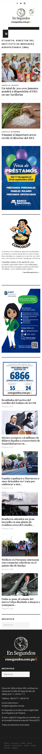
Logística (14, 748)
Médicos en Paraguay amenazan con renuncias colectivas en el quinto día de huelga (20, 562)
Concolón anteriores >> (31, 272)
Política (6, 743)
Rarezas (7, 748)
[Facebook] (17, 3)
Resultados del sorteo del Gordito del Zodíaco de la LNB (19, 401)
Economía (15, 132)
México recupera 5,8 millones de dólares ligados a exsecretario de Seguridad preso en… (21, 440)
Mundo (29, 743)
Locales (15, 85)
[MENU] (5, 34)
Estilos (33, 745)
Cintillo (6, 85)
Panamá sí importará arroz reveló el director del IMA (19, 136)
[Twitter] (21, 3)
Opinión (26, 745)
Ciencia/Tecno (17, 745)
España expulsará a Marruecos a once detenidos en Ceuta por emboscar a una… (20, 481)
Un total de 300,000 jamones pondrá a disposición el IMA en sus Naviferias (20, 91)
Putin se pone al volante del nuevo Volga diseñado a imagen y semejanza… (21, 602)
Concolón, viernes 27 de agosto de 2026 (18, 262)
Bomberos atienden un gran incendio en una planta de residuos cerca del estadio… (18, 521)
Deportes (7, 745)
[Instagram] (24, 3)
